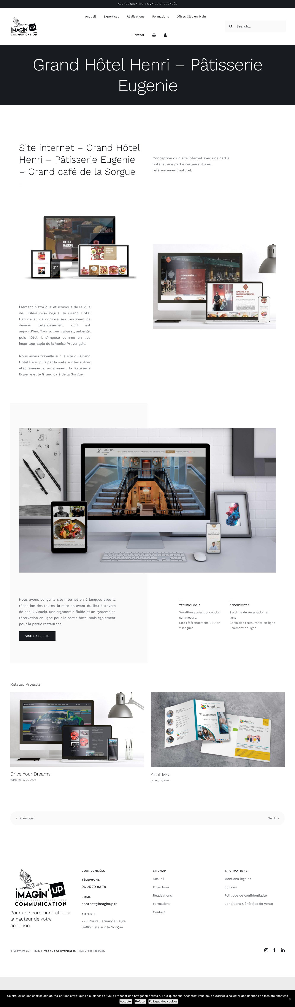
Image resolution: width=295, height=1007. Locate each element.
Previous (26, 818)
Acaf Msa (161, 774)
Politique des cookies (163, 1001)
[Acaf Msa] (218, 730)
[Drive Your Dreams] (77, 729)
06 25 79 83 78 (94, 887)
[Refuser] (289, 999)
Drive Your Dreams (30, 774)
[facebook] (274, 950)
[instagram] (266, 950)
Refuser (140, 1001)
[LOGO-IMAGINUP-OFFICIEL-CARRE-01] (24, 18)
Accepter (126, 1001)
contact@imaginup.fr (99, 904)
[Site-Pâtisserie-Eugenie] (80, 199)
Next (272, 818)
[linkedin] (283, 950)
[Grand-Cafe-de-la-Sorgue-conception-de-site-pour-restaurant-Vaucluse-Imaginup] (214, 245)
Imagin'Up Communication (59, 950)
